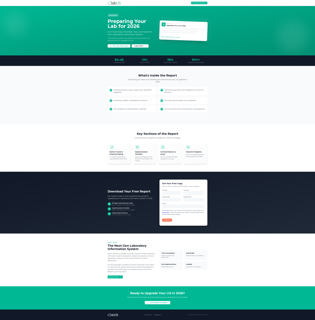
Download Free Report (159, 303)
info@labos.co (158, 314)
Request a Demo (114, 277)
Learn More (138, 46)
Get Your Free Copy (120, 46)
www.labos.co (148, 314)
